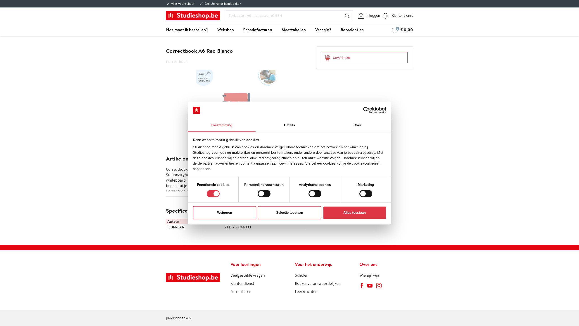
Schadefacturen (257, 30)
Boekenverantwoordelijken (318, 283)
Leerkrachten (306, 291)
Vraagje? (323, 30)
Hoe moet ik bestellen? (187, 30)
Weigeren (224, 212)
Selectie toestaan (289, 212)
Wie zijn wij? (369, 275)
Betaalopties (352, 30)
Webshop (225, 30)
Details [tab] (289, 125)
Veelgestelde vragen (247, 275)
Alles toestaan (354, 212)
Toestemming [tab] (221, 125)
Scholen (301, 275)
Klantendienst (402, 15)
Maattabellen (294, 30)
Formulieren (241, 291)
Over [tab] (357, 125)
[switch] (264, 193)
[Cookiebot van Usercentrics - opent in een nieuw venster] (366, 110)
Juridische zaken (178, 318)
